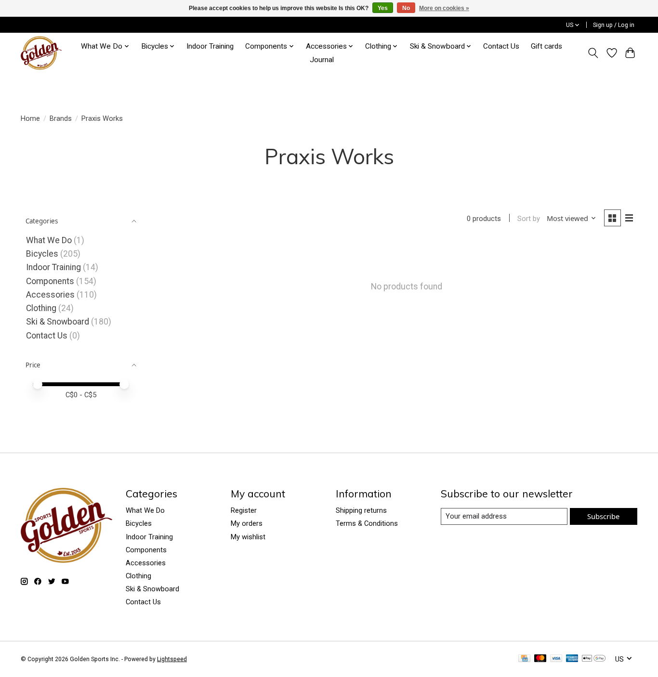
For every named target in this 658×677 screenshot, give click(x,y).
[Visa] (556, 659)
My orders (247, 523)
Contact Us (501, 46)
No (406, 8)
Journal (322, 59)
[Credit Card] (524, 659)
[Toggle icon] (593, 53)
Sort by (528, 218)
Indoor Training (210, 46)
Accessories (50, 294)
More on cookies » (444, 8)
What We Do (49, 240)
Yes (383, 8)
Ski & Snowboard (58, 321)
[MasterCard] (540, 659)
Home (30, 118)
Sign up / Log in (613, 25)
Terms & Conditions (367, 523)
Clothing (41, 308)
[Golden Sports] (41, 53)
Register (244, 510)
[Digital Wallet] (593, 659)
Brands (61, 118)
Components (50, 281)
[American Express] (572, 659)
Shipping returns (361, 510)
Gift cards (546, 46)
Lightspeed (172, 659)
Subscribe (603, 516)
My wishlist (248, 537)
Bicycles (42, 254)
